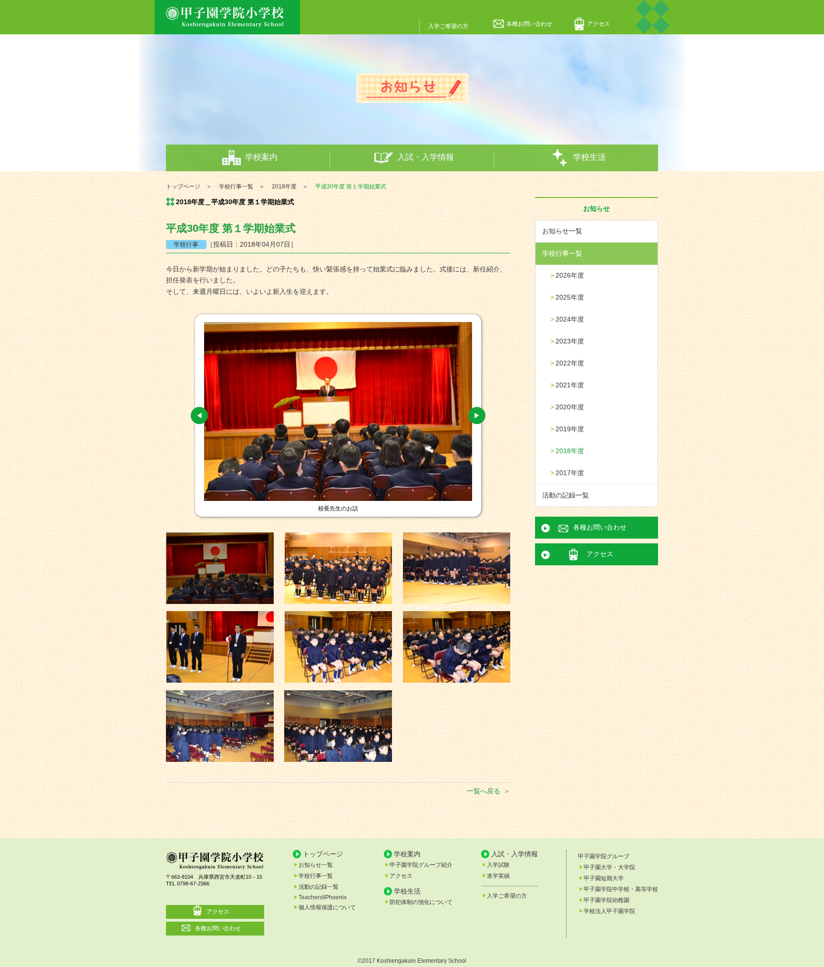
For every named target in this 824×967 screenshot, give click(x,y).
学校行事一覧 (562, 253)
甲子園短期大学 (604, 878)
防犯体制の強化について (421, 902)
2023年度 (570, 341)
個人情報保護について (327, 907)
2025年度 (570, 297)
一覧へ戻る (483, 791)
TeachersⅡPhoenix (323, 897)
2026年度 (570, 275)
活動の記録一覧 (565, 495)
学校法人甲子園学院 (609, 911)
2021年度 (570, 385)
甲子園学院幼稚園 (606, 900)
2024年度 (570, 319)
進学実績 (498, 876)
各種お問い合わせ (529, 24)
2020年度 (570, 407)
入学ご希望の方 (448, 26)
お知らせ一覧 (562, 231)
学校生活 (589, 157)
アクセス (598, 24)
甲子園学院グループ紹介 (421, 865)
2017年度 (570, 473)
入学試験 (498, 865)
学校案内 (261, 157)
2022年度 (570, 363)
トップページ (323, 853)
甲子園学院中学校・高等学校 (621, 889)
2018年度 (570, 451)
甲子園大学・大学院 (609, 867)
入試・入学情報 (425, 157)
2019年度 (570, 429)
